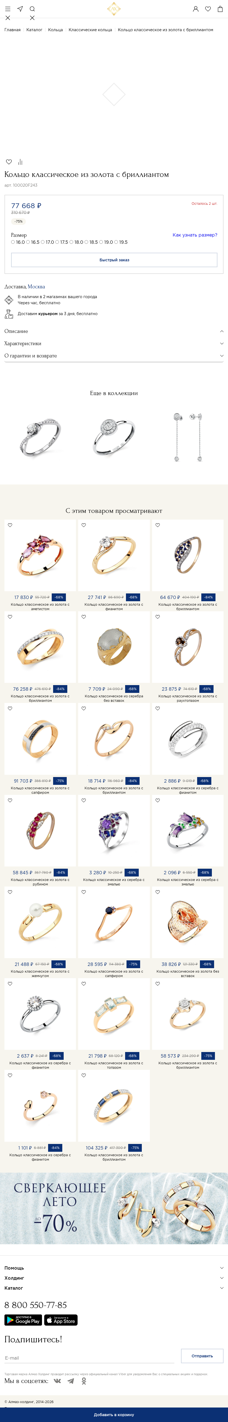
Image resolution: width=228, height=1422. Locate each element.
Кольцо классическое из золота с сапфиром (40, 790)
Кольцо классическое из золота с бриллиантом (187, 607)
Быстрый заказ (114, 260)
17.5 (64, 242)
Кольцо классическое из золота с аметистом (40, 607)
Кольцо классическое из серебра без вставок (114, 698)
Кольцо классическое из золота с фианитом (114, 607)
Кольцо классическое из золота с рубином (40, 882)
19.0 (108, 242)
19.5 (123, 242)
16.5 (35, 242)
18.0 (79, 242)
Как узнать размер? (195, 234)
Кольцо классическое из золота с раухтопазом (187, 698)
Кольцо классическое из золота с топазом (114, 1065)
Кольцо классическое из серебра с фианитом (188, 790)
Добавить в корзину (114, 1415)
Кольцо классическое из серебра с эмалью (114, 882)
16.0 (20, 242)
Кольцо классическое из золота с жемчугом (40, 974)
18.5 (94, 242)
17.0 (50, 242)
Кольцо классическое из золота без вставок (188, 974)
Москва (20, 8)
